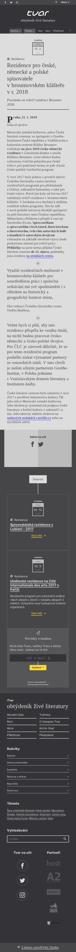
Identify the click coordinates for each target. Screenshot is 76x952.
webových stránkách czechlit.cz (29, 418)
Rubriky (15, 31)
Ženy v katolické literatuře (20, 810)
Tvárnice (44, 714)
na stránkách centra (39, 256)
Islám (50, 818)
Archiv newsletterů (37, 682)
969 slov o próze (37, 818)
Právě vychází (43, 810)
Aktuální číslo (15, 714)
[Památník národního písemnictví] (53, 908)
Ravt (40, 31)
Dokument (45, 814)
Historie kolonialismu (27, 814)
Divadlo (11, 814)
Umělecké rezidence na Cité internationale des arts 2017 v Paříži (34, 585)
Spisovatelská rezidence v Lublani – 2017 (31, 527)
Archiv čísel (46, 728)
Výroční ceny (58, 814)
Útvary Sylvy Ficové (17, 818)
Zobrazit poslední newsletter (37, 675)
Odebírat (37, 667)
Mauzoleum (57, 810)
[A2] (53, 878)
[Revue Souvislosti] (53, 892)
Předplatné (46, 735)
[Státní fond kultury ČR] (53, 923)
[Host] (53, 863)
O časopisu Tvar (49, 721)
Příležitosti (58, 31)
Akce (47, 31)
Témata (28, 31)
